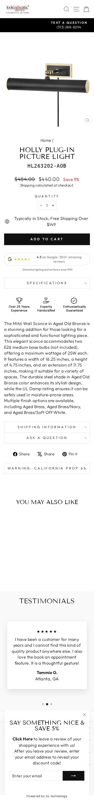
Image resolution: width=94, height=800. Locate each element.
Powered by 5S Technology (47, 796)
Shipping (27, 185)
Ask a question (47, 437)
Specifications (47, 283)
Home (45, 140)
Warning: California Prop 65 (47, 468)
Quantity (47, 196)
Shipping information (47, 427)
